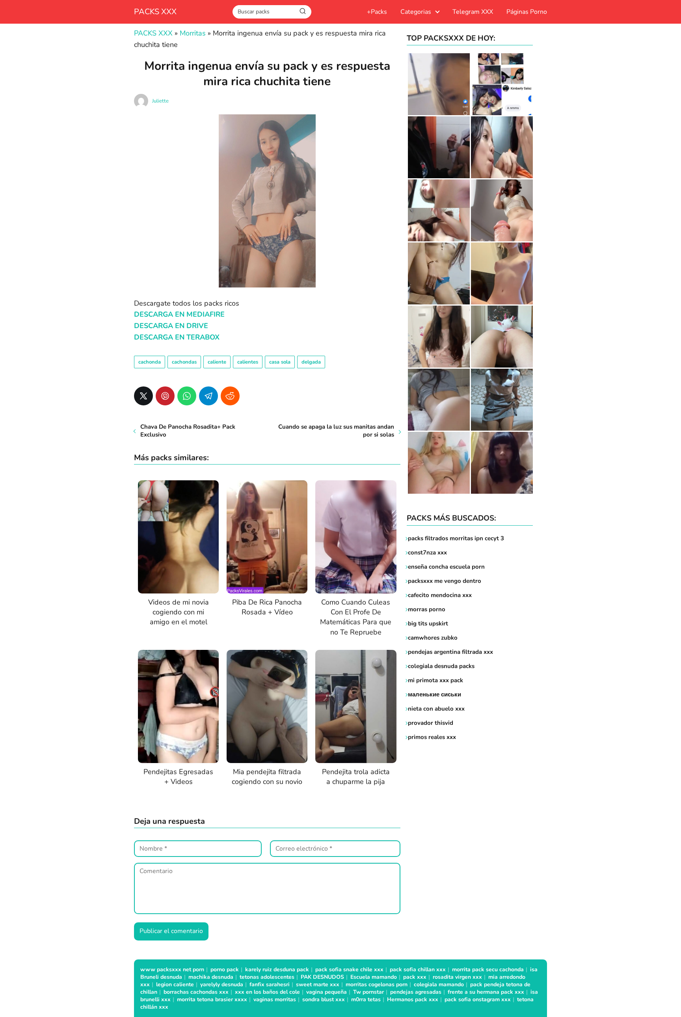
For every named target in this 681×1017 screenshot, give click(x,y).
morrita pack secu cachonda (488, 969)
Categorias (415, 11)
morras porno (426, 609)
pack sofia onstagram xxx (478, 999)
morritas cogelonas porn (376, 984)
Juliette (160, 100)
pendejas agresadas (415, 992)
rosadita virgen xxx (457, 977)
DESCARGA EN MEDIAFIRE (179, 314)
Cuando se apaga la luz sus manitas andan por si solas (336, 431)
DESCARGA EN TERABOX (177, 337)
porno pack (224, 969)
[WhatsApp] (186, 395)
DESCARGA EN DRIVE (171, 325)
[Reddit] (230, 395)
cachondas (184, 362)
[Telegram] (208, 395)
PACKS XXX (155, 11)
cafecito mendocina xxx (440, 595)
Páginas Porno (526, 11)
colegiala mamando (439, 984)
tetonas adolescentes (267, 977)
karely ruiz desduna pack (277, 969)
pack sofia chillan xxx (418, 969)
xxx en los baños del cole (267, 992)
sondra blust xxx (323, 999)
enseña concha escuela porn (446, 567)
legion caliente (175, 984)
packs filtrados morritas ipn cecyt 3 (456, 538)
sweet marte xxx (317, 984)
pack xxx (414, 977)
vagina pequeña (326, 992)
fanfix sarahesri (269, 984)
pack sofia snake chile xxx (349, 969)
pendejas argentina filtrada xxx (450, 652)
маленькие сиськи (434, 694)
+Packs (377, 11)
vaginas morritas (274, 999)
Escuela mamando (373, 977)
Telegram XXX (472, 11)
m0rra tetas (366, 999)
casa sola (279, 362)
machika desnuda (210, 977)
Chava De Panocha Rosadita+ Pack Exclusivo (187, 431)
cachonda (149, 362)
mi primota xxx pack (435, 680)
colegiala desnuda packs (441, 666)
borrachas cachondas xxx (196, 992)
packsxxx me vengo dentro (444, 581)
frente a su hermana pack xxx (486, 992)
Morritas (193, 33)
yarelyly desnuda (221, 984)
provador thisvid (430, 723)
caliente (217, 362)
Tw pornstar (368, 992)
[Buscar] (302, 11)
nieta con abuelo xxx (436, 709)
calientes (247, 362)
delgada (311, 362)
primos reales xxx (432, 737)
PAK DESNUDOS (322, 977)
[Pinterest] (165, 395)
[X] (143, 395)
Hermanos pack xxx (412, 999)
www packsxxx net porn (172, 969)
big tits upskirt (428, 623)
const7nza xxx (427, 552)
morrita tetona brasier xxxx (212, 999)
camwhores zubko (433, 638)
